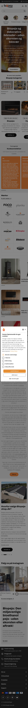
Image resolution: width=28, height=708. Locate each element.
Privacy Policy (13, 351)
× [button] (25, 329)
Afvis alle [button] (14, 375)
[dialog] (14, 353)
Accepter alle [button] (15, 371)
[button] (14, 379)
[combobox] (23, 329)
